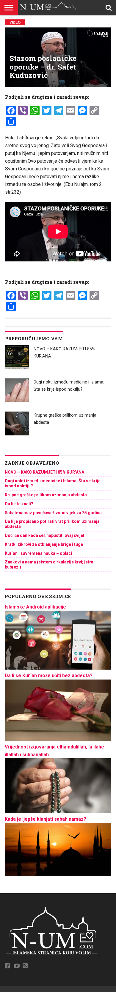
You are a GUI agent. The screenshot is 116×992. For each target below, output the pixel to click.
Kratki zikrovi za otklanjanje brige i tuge (44, 544)
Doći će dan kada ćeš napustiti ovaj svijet (44, 535)
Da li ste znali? (19, 503)
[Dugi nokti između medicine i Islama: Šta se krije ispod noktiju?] (17, 390)
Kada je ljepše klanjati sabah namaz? (45, 819)
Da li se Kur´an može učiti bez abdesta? (49, 675)
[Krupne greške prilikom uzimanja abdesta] (17, 423)
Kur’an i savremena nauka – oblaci (38, 553)
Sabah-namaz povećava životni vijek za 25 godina (53, 512)
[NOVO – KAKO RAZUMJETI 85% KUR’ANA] (17, 357)
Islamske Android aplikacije (35, 607)
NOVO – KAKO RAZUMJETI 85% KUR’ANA (44, 472)
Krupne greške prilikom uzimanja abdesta (46, 494)
